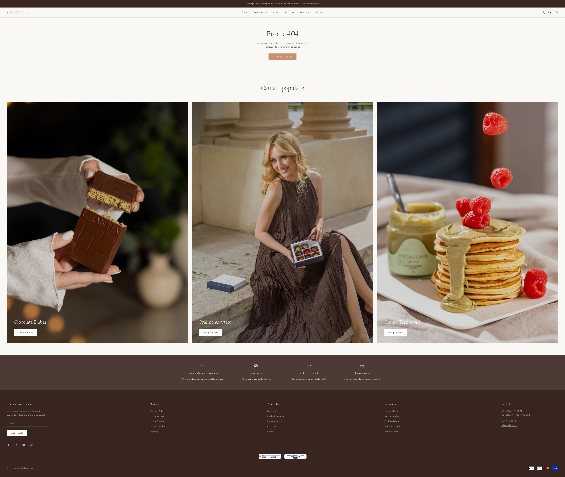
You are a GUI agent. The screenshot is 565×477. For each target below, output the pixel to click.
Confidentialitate (391, 421)
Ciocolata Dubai (157, 411)
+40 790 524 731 (509, 421)
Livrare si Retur (391, 411)
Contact (319, 12)
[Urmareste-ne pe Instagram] (16, 444)
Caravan (30, 468)
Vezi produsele (25, 332)
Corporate (289, 12)
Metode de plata (391, 416)
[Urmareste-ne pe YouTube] (23, 444)
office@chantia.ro (509, 425)
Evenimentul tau (259, 12)
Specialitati (154, 431)
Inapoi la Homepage (282, 56)
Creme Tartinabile (158, 426)
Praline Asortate (157, 416)
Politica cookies (391, 431)
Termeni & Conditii (392, 426)
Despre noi (305, 12)
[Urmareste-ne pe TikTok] (31, 444)
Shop (244, 12)
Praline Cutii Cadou (158, 421)
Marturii (276, 12)
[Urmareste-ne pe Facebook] (8, 444)
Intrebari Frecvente (275, 416)
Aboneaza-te (17, 432)
